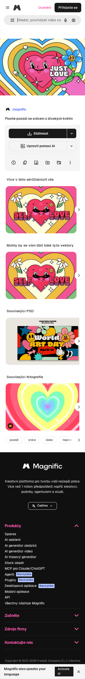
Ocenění (44, 7)
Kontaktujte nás (19, 642)
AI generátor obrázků (21, 545)
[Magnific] (42, 467)
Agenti (18, 574)
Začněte (12, 615)
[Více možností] (70, 162)
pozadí (14, 440)
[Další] (79, 209)
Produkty (13, 525)
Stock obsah (14, 563)
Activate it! (63, 671)
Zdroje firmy (15, 628)
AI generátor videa (19, 551)
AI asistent (13, 540)
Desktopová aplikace (29, 586)
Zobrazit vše (44, 179)
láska (49, 440)
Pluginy (19, 580)
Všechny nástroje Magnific (25, 603)
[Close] (78, 672)
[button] (42, 506)
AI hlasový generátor (20, 557)
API (7, 597)
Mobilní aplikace (17, 591)
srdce (32, 440)
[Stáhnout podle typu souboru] (71, 133)
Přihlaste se (67, 7)
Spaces (10, 534)
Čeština (42, 506)
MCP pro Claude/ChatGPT (25, 568)
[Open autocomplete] (10, 20)
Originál (30, 40)
